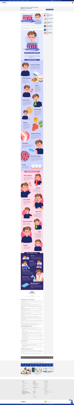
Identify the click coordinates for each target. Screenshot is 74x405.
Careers (50, 2)
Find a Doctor (10, 0)
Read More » (47, 24)
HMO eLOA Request (46, 391)
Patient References (35, 385)
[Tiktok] (24, 401)
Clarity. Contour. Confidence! (48, 372)
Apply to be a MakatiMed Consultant (26, 388)
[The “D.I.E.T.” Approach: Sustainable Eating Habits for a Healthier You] (26, 370)
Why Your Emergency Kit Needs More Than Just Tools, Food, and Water (49, 15)
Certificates (46, 393)
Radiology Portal (27, 0)
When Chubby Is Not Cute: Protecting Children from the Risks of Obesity (49, 22)
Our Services (48, 2)
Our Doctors (34, 381)
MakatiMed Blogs (24, 10)
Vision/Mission (24, 386)
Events (34, 394)
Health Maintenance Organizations (26, 383)
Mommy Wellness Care (47, 384)
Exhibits (34, 395)
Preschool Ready (46, 386)
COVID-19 (28, 323)
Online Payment (18, 0)
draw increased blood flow (39, 306)
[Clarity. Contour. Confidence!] (48, 369)
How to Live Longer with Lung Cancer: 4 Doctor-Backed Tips (49, 19)
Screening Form (46, 394)
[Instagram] (23, 401)
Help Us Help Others (46, 390)
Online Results (14, 0)
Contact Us (57, 2)
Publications (35, 397)
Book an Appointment (23, 0)
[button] (46, 9)
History (23, 384)
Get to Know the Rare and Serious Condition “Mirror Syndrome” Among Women (49, 26)
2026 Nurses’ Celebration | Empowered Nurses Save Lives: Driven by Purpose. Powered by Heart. (37, 373)
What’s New (54, 2)
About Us (44, 2)
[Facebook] (51, 0)
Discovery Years (46, 383)
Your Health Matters (46, 381)
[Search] (72, 2)
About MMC (23, 381)
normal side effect (30, 312)
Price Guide (34, 391)
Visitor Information (35, 386)
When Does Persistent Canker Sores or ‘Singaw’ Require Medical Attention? (49, 33)
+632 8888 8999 (59, 0)
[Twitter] (52, 0)
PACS (34, 390)
